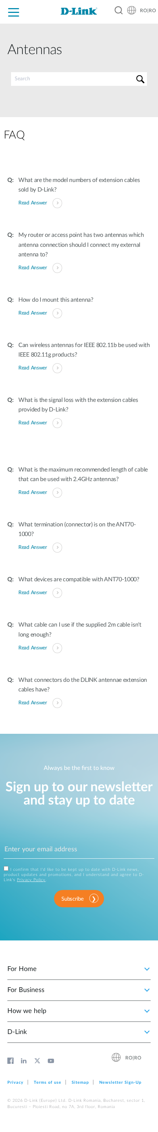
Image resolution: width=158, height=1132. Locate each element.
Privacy (15, 1082)
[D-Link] (79, 11)
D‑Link (17, 1032)
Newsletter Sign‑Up (120, 1082)
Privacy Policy (31, 880)
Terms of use (47, 1082)
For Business (25, 990)
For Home (22, 969)
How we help (26, 1011)
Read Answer (32, 203)
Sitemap (80, 1082)
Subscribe (72, 899)
